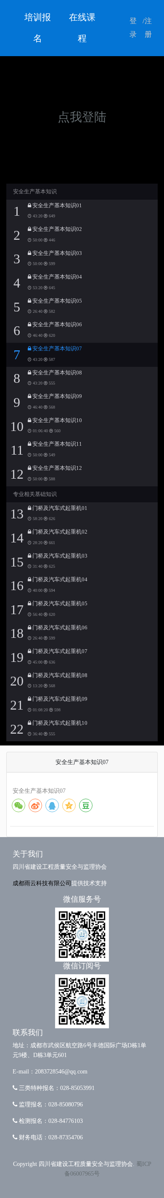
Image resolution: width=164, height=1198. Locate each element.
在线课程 (82, 28)
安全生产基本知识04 (56, 277)
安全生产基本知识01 (56, 206)
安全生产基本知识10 (56, 420)
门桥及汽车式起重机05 (59, 604)
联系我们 (28, 1032)
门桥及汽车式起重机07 (59, 651)
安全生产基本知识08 (56, 373)
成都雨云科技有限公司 (42, 883)
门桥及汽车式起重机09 (59, 699)
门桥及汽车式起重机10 (59, 723)
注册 (148, 27)
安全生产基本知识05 (56, 301)
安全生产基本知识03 (56, 253)
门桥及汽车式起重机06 (59, 628)
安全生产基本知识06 (56, 325)
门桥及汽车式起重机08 (59, 675)
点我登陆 (82, 117)
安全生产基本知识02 (56, 229)
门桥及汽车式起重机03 (59, 556)
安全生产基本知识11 (56, 444)
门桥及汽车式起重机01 (59, 508)
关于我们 (28, 854)
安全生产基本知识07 (56, 349)
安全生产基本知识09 (56, 396)
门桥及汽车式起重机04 (59, 580)
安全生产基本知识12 (56, 468)
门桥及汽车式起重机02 (59, 532)
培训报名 (37, 28)
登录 (133, 27)
